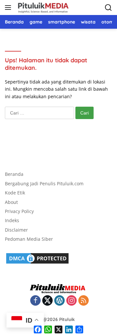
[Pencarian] (108, 7)
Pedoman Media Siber (29, 239)
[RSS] (83, 301)
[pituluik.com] (42, 7)
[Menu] (9, 7)
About (11, 202)
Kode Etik (15, 193)
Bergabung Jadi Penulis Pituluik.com (44, 183)
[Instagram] (71, 301)
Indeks (12, 220)
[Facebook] (35, 301)
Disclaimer (16, 230)
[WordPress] (59, 301)
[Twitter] (47, 301)
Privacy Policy (19, 211)
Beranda (14, 174)
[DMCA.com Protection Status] (37, 258)
